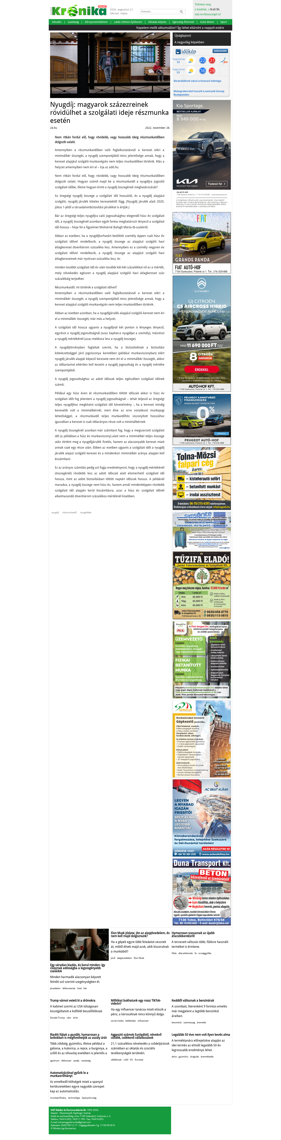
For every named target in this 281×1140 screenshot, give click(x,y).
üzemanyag (189, 1022)
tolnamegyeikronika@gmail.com (74, 1122)
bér (85, 988)
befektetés (130, 1020)
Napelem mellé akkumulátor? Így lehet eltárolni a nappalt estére (160, 28)
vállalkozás (116, 1059)
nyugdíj (55, 512)
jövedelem (55, 988)
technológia (74, 1098)
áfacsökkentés (186, 953)
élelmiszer (66, 1060)
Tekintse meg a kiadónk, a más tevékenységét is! (208, 9)
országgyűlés (204, 953)
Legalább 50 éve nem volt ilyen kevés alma (201, 1034)
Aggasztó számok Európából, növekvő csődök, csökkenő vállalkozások (136, 1036)
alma (174, 1056)
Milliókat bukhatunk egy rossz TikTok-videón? (136, 1002)
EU (131, 1059)
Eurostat (139, 1059)
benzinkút (177, 1022)
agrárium (54, 1060)
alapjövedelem (124, 958)
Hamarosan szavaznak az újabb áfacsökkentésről (193, 934)
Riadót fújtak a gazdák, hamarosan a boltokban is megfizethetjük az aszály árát (78, 1036)
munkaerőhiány (58, 1098)
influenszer (143, 1020)
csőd (125, 1059)
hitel (79, 988)
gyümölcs (183, 1056)
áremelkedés (207, 1056)
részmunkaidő (69, 512)
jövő (113, 958)
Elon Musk (139, 958)
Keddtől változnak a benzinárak (193, 1000)
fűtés (174, 953)
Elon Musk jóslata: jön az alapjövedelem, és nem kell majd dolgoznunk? (140, 934)
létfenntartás (69, 988)
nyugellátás (85, 512)
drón (75, 1017)
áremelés (201, 1022)
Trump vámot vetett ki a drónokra (72, 1000)
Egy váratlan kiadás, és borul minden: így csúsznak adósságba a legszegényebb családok (77, 968)
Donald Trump (57, 1017)
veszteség (86, 1060)
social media (117, 1020)
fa (196, 953)
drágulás (194, 1056)
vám (69, 1017)
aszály (76, 1060)
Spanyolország (89, 1098)
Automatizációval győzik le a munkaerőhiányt (69, 1074)
